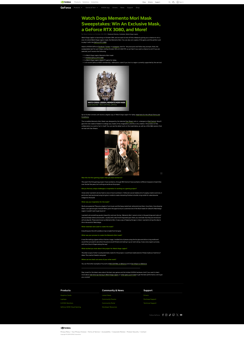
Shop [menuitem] (144, 2)
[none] (169, 1)
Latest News (106, 295)
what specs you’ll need (128, 275)
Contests (122, 34)
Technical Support (150, 303)
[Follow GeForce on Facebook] (163, 315)
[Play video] (106, 88)
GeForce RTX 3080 (100, 42)
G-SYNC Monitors (67, 303)
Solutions (86, 2)
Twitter (107, 46)
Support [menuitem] (157, 2)
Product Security (133, 332)
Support (130, 7)
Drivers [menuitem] (150, 2)
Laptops (63, 299)
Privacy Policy (65, 332)
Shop (138, 7)
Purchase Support (150, 299)
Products (77, 2)
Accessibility (106, 332)
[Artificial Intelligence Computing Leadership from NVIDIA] (66, 2)
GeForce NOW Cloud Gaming (71, 307)
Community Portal (108, 303)
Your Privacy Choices (79, 332)
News (122, 7)
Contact (143, 332)
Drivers (115, 7)
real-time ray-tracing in (98, 275)
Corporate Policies (118, 332)
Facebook (101, 46)
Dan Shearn (129, 121)
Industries (94, 2)
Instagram (115, 46)
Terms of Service (94, 332)
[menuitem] (77, 2)
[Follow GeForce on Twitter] (177, 315)
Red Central (152, 121)
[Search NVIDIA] (169, 2)
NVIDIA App (105, 7)
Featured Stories (113, 34)
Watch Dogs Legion (132, 34)
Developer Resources (109, 307)
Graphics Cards (66, 295)
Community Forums (109, 299)
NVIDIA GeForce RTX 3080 (95, 58)
